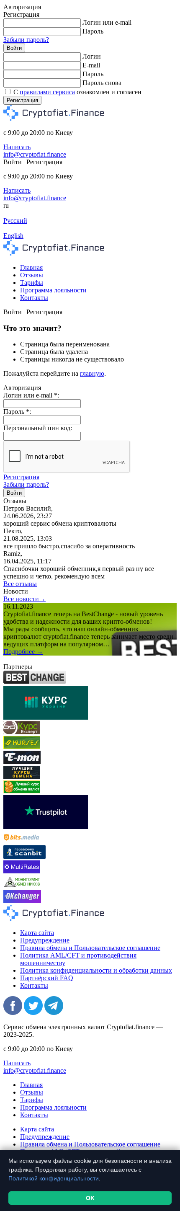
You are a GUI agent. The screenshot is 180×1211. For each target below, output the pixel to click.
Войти (14, 48)
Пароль (92, 31)
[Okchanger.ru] (22, 900)
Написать (17, 146)
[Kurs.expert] (21, 732)
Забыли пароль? (26, 39)
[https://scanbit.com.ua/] (24, 856)
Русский (15, 220)
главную (92, 373)
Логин (91, 56)
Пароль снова (101, 82)
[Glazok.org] (21, 885)
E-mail (91, 65)
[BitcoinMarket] (21, 776)
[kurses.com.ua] (21, 746)
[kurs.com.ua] (45, 717)
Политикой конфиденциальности (53, 1178)
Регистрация (22, 100)
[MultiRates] (21, 871)
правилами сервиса (47, 92)
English (13, 235)
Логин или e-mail (106, 22)
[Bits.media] (21, 841)
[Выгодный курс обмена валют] (22, 761)
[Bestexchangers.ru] (21, 791)
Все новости (24, 598)
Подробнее (23, 651)
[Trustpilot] (45, 826)
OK (90, 1198)
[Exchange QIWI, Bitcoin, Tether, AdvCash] (34, 681)
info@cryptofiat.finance (34, 154)
